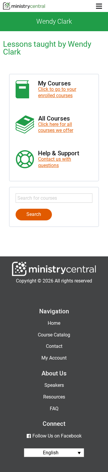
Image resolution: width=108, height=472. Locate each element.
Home (54, 323)
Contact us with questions (54, 162)
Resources (54, 397)
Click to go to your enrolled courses (57, 92)
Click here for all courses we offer (55, 127)
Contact (54, 346)
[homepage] (54, 274)
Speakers (54, 385)
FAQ (54, 408)
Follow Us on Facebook (56, 436)
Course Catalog (54, 335)
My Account (54, 358)
